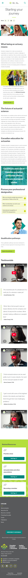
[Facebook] (11, 566)
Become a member (5, 513)
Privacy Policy (10, 573)
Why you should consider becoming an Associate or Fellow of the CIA (13, 198)
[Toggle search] (25, 3)
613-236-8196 (4, 555)
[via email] (11, 20)
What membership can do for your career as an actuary (11, 204)
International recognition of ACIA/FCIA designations (10, 211)
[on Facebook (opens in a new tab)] (8, 20)
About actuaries (5, 508)
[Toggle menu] (3, 3)
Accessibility (19, 573)
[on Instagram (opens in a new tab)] (14, 20)
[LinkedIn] (2, 566)
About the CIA (4, 510)
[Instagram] (15, 566)
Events (2, 517)
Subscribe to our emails (14, 532)
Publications (4, 520)
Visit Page (13, 458)
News (2, 522)
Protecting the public (6, 515)
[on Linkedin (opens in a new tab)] (5, 20)
